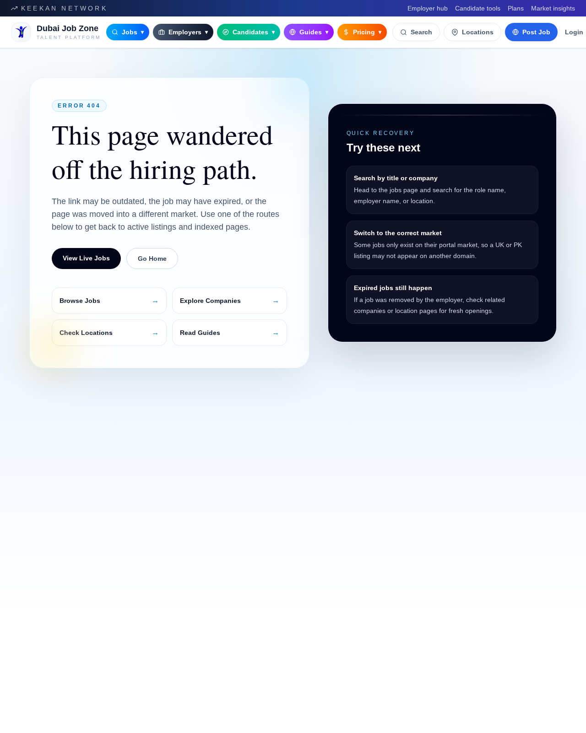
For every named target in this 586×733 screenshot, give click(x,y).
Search (421, 32)
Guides (313, 32)
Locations (478, 32)
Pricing (367, 32)
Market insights (553, 8)
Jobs (133, 32)
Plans (516, 8)
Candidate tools (477, 8)
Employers (188, 32)
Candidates (254, 32)
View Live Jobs (86, 258)
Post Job (536, 32)
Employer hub (427, 8)
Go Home (152, 258)
